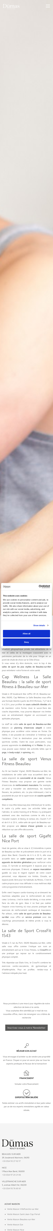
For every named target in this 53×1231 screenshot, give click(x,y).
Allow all (26, 633)
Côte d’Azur (34, 659)
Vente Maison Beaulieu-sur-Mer (21, 1219)
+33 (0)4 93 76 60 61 (11, 1188)
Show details (39, 625)
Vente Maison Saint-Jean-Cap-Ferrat (23, 1214)
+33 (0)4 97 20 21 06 (11, 1174)
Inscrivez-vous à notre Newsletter (26, 1027)
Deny (26, 642)
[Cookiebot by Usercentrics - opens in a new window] (39, 586)
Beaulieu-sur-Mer (12, 851)
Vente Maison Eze (15, 1224)
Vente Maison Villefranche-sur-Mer (23, 1209)
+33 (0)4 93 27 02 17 (11, 1161)
